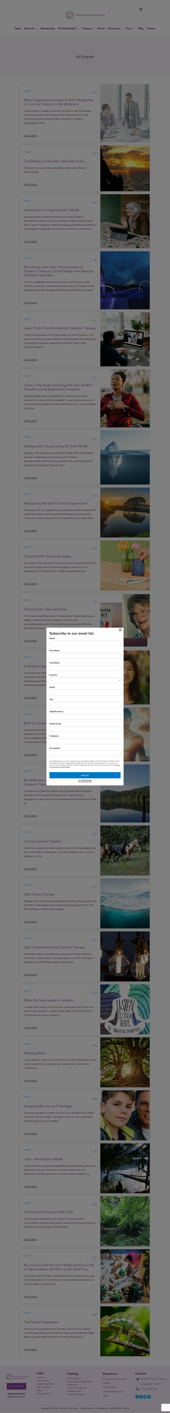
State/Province (56, 711)
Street (52, 687)
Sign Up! (85, 775)
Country (53, 675)
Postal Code (55, 724)
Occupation (54, 748)
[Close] (120, 629)
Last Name (54, 663)
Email (52, 638)
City (51, 699)
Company (54, 736)
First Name (54, 650)
